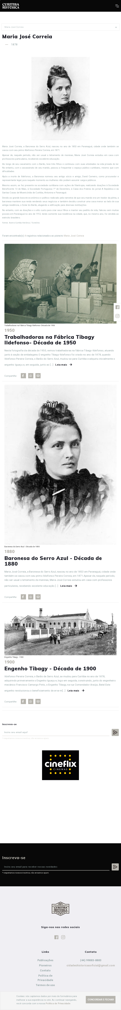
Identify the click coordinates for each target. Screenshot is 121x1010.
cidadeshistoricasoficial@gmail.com (91, 965)
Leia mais (61, 364)
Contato (45, 970)
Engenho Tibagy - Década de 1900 (50, 668)
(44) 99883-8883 (90, 960)
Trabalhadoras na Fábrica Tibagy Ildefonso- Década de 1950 (49, 340)
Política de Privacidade (45, 978)
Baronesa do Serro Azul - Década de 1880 (53, 561)
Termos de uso (45, 985)
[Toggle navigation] (117, 6)
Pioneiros (45, 965)
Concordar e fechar (101, 999)
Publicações (45, 960)
